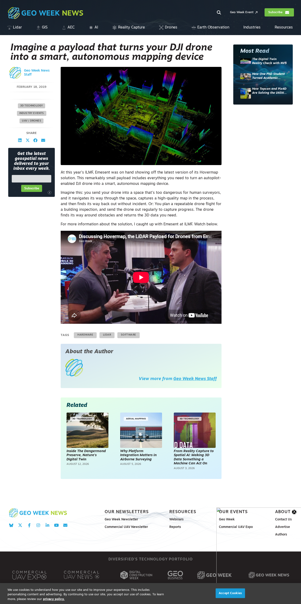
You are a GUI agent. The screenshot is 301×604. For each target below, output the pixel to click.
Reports (175, 527)
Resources (182, 512)
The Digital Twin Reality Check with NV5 (269, 61)
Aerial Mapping (136, 419)
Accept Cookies (230, 593)
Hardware (85, 335)
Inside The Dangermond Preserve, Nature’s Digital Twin (86, 455)
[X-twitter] (20, 525)
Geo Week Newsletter (121, 519)
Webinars (176, 519)
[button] (20, 140)
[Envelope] (65, 525)
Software (128, 335)
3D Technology (31, 105)
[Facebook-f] (29, 525)
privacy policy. (54, 599)
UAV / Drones (31, 120)
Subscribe (31, 188)
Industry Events (31, 113)
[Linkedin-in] (47, 525)
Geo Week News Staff (195, 379)
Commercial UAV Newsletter (126, 527)
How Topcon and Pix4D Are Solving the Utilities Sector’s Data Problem (269, 91)
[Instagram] (38, 525)
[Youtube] (56, 525)
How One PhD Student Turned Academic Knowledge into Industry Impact (268, 76)
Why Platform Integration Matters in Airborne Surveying (138, 455)
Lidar (107, 335)
